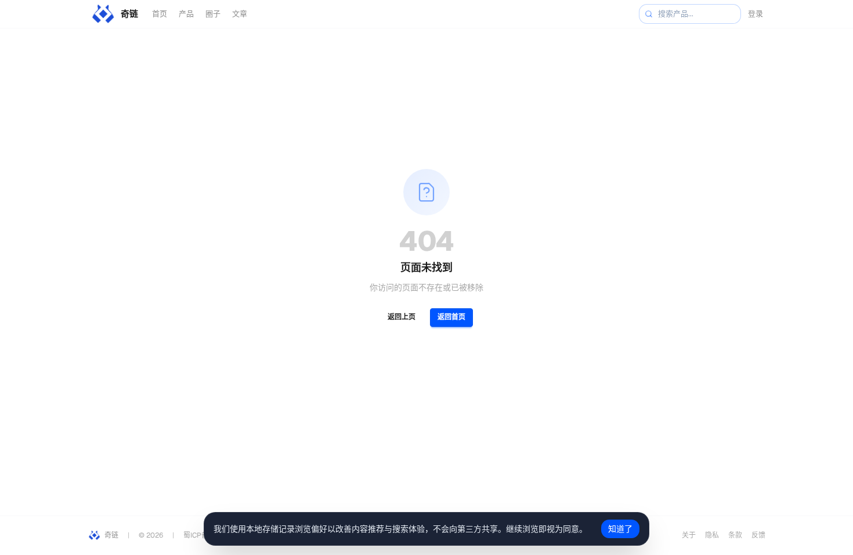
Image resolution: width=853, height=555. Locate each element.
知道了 (620, 529)
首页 (159, 14)
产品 (186, 14)
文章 (239, 14)
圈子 (213, 14)
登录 (755, 14)
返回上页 (401, 317)
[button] (649, 14)
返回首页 (451, 317)
